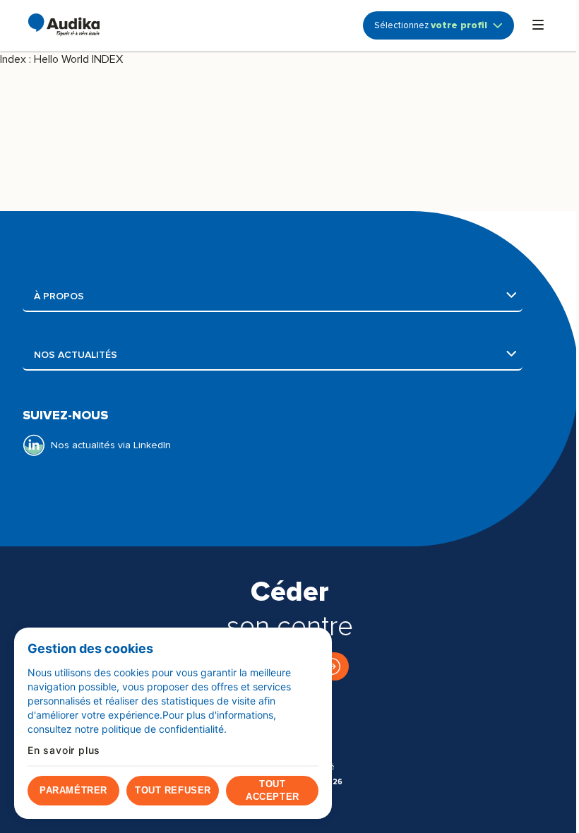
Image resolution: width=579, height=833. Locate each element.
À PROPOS (141, 296)
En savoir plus (64, 750)
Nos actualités (174, 355)
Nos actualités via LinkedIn (111, 445)
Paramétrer (73, 790)
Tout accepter (272, 790)
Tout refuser (172, 790)
